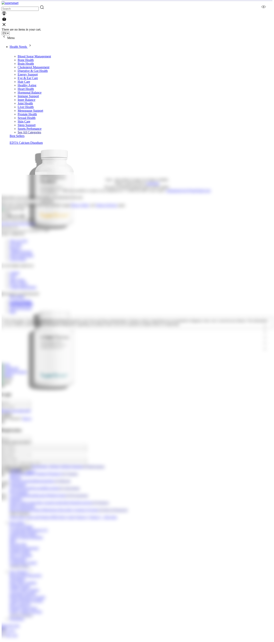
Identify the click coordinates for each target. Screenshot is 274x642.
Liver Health (26, 107)
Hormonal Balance (30, 92)
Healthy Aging (27, 85)
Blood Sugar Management (34, 56)
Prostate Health (27, 114)
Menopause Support (30, 110)
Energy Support (28, 74)
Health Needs (19, 46)
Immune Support (28, 96)
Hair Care (24, 81)
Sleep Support (27, 125)
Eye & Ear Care (28, 78)
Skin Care (24, 121)
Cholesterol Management (33, 67)
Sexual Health (27, 118)
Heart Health (26, 89)
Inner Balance (26, 99)
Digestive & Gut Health (33, 71)
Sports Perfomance (30, 128)
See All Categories (29, 132)
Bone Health (26, 60)
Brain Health (26, 63)
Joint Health (25, 103)
